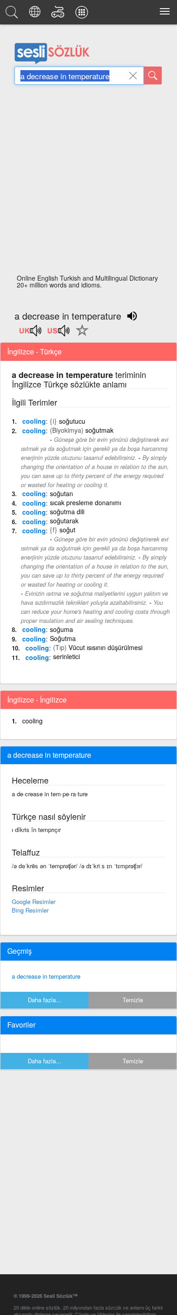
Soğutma (63, 638)
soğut (67, 529)
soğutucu (72, 421)
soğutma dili (67, 511)
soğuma (61, 629)
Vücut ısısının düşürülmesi (106, 647)
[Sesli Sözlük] (13, 14)
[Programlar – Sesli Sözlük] (83, 14)
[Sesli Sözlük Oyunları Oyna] (59, 14)
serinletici (66, 656)
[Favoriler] (80, 335)
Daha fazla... (44, 999)
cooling (34, 421)
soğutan (61, 493)
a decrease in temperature (46, 976)
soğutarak (64, 520)
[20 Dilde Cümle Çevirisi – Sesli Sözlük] (36, 14)
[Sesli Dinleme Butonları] (31, 333)
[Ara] (153, 76)
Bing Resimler (30, 910)
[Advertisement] (88, 182)
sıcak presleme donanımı (85, 502)
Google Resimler (33, 901)
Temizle (133, 999)
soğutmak (99, 430)
